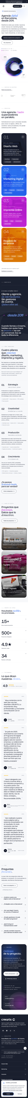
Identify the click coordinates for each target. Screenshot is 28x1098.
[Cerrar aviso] (27, 2)
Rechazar (20, 1093)
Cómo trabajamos (8, 491)
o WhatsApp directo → (8, 889)
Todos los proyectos (9, 520)
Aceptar (8, 1093)
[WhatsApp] (10, 1030)
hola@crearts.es (19, 2)
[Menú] (24, 6)
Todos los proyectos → (6, 89)
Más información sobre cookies (15, 1090)
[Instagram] (3, 1030)
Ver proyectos (7, 42)
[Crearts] (3, 6)
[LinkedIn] (6, 1030)
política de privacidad (12, 1052)
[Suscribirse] (25, 1048)
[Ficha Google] (14, 1030)
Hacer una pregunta (9, 885)
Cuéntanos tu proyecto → (7, 271)
